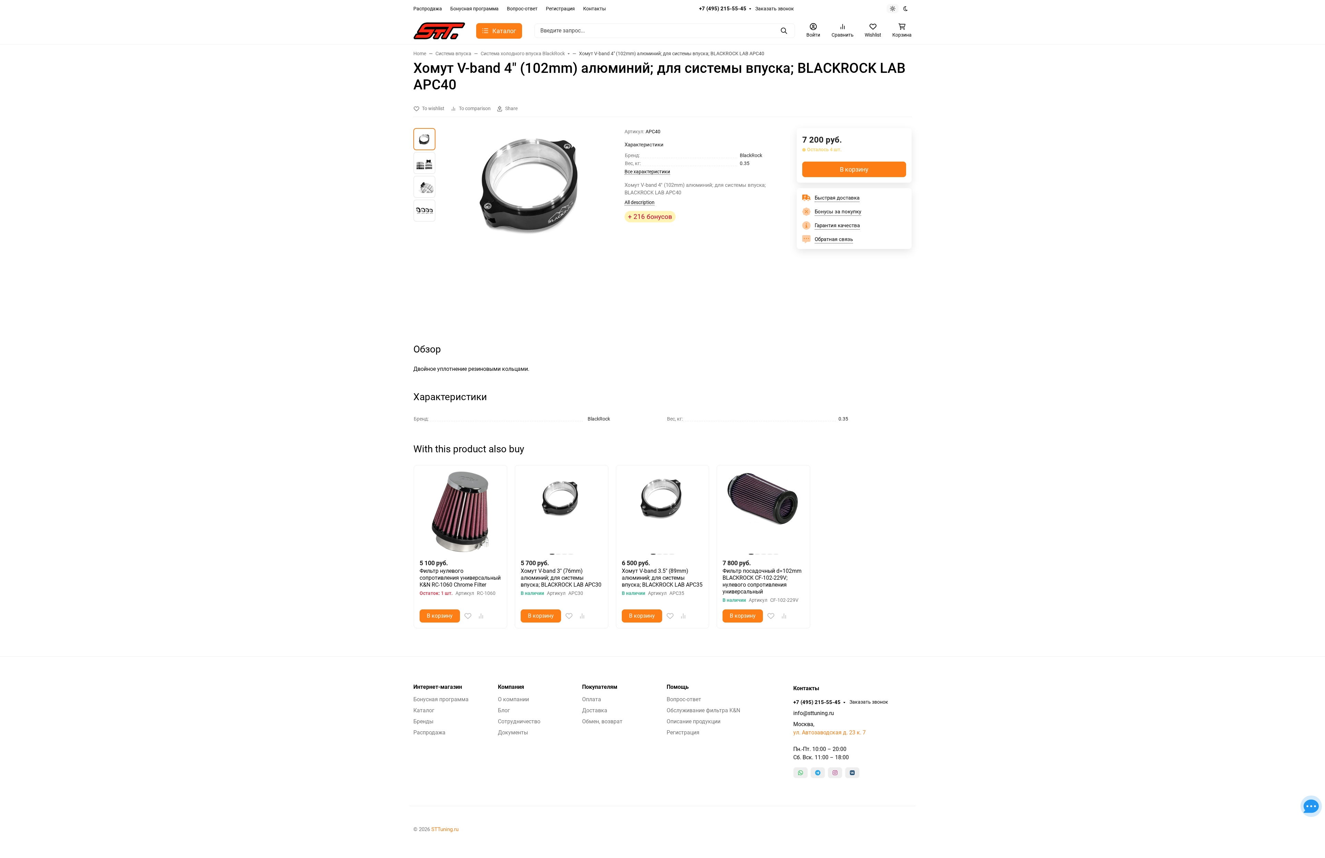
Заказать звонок (774, 8)
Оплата (591, 699)
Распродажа (427, 8)
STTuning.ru (445, 829)
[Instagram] (835, 772)
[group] (531, 229)
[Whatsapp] (800, 772)
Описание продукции (693, 721)
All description (640, 202)
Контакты (594, 8)
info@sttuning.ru (813, 713)
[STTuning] (439, 30)
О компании (513, 699)
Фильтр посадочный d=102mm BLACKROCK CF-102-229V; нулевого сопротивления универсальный (762, 581)
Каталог (423, 710)
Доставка (594, 710)
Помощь (678, 687)
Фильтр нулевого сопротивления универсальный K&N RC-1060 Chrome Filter (460, 578)
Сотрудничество (519, 721)
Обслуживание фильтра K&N (703, 710)
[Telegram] (818, 772)
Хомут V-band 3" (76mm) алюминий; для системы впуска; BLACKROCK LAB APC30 (561, 578)
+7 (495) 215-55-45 (722, 9)
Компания (511, 687)
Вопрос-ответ (522, 8)
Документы (513, 732)
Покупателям (599, 687)
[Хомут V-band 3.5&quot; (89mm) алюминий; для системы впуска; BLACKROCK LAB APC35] (663, 512)
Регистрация (560, 8)
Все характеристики (647, 171)
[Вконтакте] (852, 772)
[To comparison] (481, 616)
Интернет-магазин (437, 687)
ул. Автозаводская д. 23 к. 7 (829, 732)
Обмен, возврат (602, 721)
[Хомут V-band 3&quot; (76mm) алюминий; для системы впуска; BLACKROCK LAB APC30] (561, 512)
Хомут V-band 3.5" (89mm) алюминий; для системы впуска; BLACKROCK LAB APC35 (662, 578)
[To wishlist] (468, 616)
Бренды (423, 721)
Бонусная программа (474, 8)
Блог (504, 710)
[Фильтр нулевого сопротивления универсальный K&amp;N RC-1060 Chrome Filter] (460, 512)
